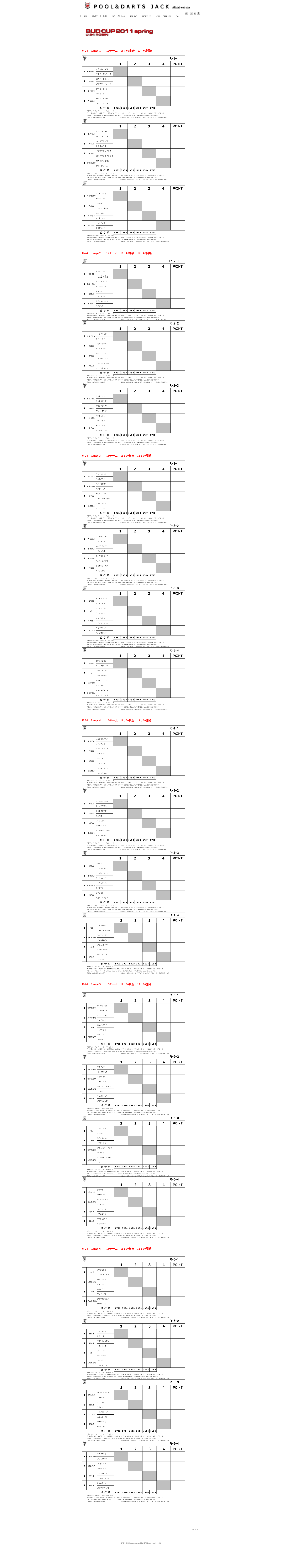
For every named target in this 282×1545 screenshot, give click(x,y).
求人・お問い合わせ (118, 16)
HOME (85, 16)
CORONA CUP (147, 16)
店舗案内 (95, 16)
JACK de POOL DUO (163, 16)
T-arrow (178, 16)
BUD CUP (133, 16)
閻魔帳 (105, 16)
